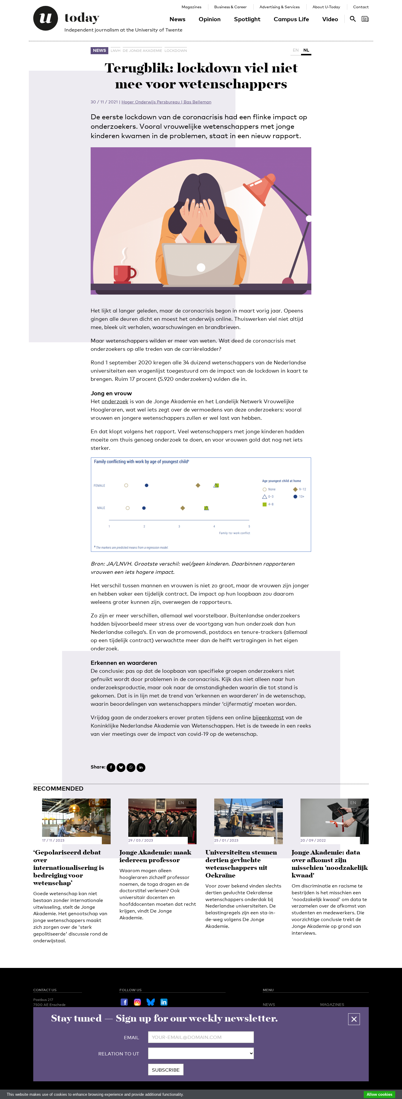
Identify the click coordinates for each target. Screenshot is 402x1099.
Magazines (191, 6)
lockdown (176, 51)
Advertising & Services (280, 6)
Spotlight (247, 18)
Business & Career (230, 6)
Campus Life (291, 18)
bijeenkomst (268, 717)
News (177, 18)
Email (131, 1037)
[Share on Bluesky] (121, 767)
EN (296, 49)
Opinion (210, 18)
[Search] (365, 18)
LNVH (115, 51)
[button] (354, 1019)
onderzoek (115, 401)
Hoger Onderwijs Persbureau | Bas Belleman (166, 101)
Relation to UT (118, 1054)
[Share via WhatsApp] (131, 767)
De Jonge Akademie (142, 51)
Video (330, 18)
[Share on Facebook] (111, 767)
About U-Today (326, 6)
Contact (361, 6)
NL (306, 49)
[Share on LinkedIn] (141, 767)
